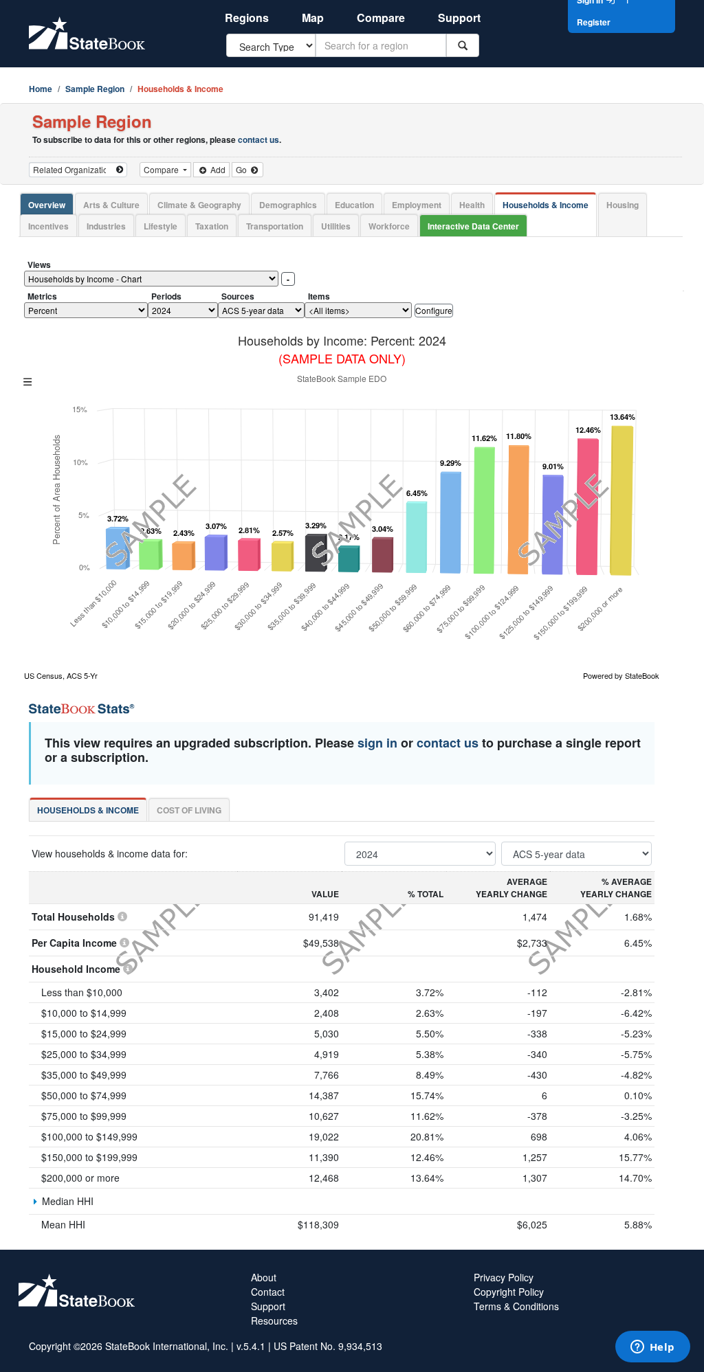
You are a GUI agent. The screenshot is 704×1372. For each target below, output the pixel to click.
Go (242, 169)
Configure (433, 310)
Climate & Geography (199, 205)
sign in (377, 743)
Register (593, 22)
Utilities (336, 226)
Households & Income (545, 205)
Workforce (389, 226)
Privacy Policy (504, 1277)
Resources (274, 1320)
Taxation (211, 226)
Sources (237, 296)
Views (39, 264)
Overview (46, 205)
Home (40, 88)
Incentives (48, 226)
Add (217, 169)
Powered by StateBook (621, 675)
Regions (247, 17)
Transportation (274, 226)
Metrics (42, 296)
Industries (106, 226)
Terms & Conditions (516, 1306)
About (263, 1277)
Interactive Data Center (473, 226)
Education (354, 205)
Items (319, 296)
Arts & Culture (111, 205)
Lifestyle (160, 226)
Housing (622, 205)
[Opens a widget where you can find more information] (652, 1348)
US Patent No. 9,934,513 (328, 1346)
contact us (258, 139)
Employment (416, 205)
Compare (381, 17)
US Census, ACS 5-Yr (61, 675)
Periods (166, 296)
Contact (268, 1291)
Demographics (288, 205)
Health (472, 205)
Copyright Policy (509, 1291)
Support (459, 17)
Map (313, 17)
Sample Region (94, 88)
